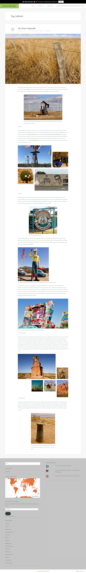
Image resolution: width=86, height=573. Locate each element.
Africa (6, 523)
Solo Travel (7, 551)
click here (31, 244)
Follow (8, 513)
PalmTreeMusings (9, 6)
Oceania (7, 549)
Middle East (7, 543)
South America (8, 554)
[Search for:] (22, 463)
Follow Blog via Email (12, 501)
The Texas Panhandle (27, 28)
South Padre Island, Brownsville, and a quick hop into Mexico (67, 475)
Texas (6, 557)
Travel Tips (7, 560)
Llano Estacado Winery (34, 140)
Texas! (22, 344)
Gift (61, 1)
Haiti (6, 537)
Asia (6, 526)
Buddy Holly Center (32, 134)
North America (8, 546)
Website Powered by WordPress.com (43, 571)
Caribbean (7, 529)
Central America (8, 532)
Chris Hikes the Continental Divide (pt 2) (63, 465)
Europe (6, 534)
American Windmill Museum (54, 134)
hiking (6, 540)
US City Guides (8, 563)
